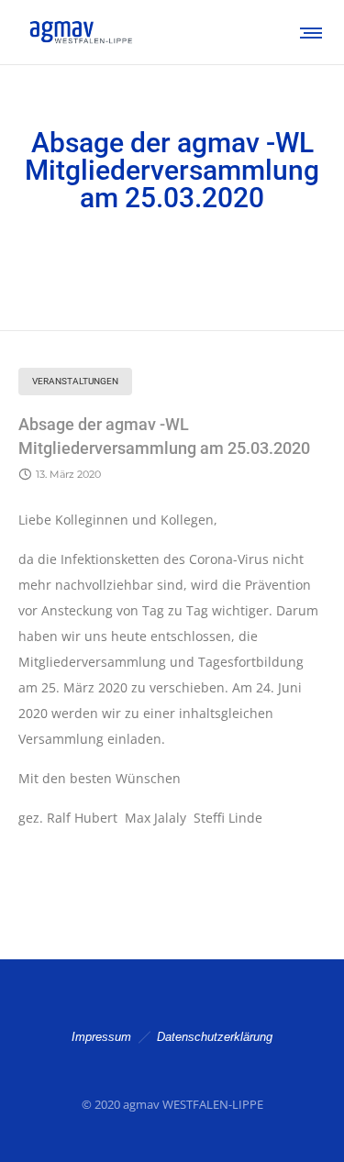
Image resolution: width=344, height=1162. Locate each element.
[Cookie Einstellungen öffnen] (33, 1138)
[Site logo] (79, 32)
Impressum (101, 1037)
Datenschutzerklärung (214, 1037)
